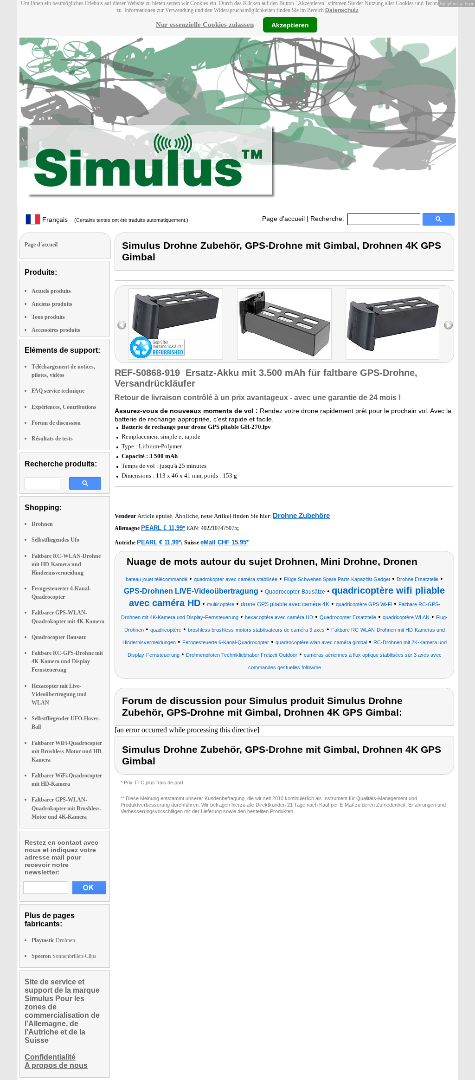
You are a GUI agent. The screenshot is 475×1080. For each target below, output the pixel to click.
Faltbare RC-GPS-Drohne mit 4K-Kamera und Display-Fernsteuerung (67, 661)
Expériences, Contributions (64, 407)
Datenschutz (342, 10)
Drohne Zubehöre (301, 515)
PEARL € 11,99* (163, 527)
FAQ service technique (58, 391)
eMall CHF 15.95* (224, 542)
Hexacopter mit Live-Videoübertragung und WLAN (59, 694)
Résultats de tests (52, 438)
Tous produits (48, 317)
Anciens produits (52, 304)
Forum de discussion (56, 423)
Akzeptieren (290, 24)
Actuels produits (51, 291)
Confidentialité (50, 1057)
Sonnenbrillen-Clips (64, 956)
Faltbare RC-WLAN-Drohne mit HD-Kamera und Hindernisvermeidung (66, 564)
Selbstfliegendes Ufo (55, 540)
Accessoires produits (56, 330)
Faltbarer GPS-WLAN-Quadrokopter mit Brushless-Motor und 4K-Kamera (67, 808)
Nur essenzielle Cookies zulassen (205, 24)
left (121, 325)
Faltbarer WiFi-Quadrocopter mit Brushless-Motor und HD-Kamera (67, 751)
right (448, 325)
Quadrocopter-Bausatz (59, 637)
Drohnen (42, 524)
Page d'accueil (283, 218)
